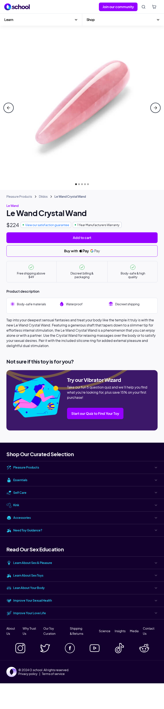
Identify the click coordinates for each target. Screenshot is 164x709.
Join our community (118, 6)
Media (134, 631)
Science (104, 631)
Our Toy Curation (49, 630)
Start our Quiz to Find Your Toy (95, 413)
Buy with (71, 251)
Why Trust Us (29, 630)
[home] (17, 6)
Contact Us (148, 630)
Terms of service (53, 673)
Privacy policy (28, 673)
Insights (120, 631)
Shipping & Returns (76, 630)
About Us (10, 630)
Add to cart (82, 237)
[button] (41, 20)
